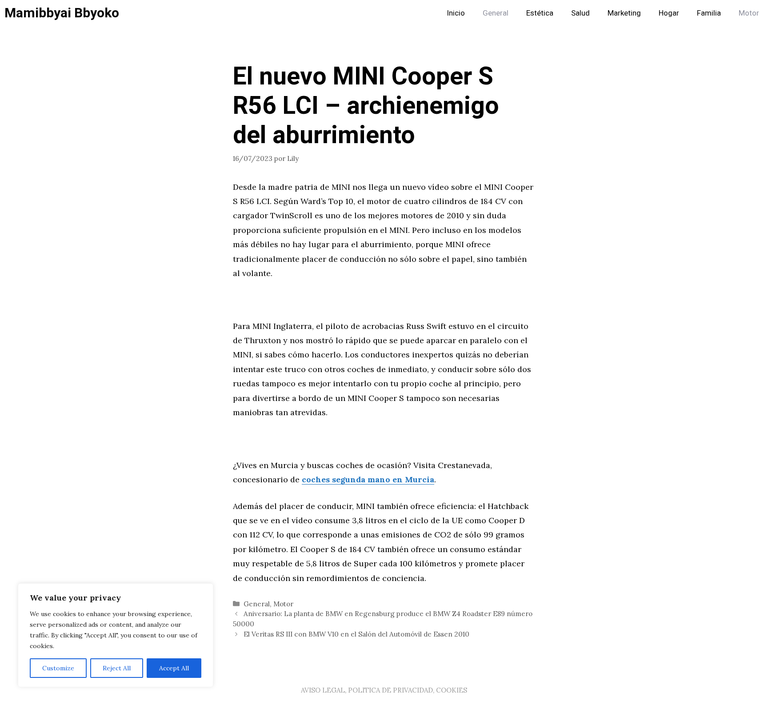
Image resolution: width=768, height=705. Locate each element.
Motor (749, 13)
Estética (539, 13)
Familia (709, 13)
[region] (115, 635)
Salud (580, 13)
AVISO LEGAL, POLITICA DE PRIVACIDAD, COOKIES (384, 690)
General (495, 13)
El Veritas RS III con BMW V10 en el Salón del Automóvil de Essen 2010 (356, 634)
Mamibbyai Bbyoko (61, 13)
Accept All (174, 668)
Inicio (456, 13)
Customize (58, 668)
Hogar (669, 13)
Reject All (117, 668)
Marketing (624, 13)
